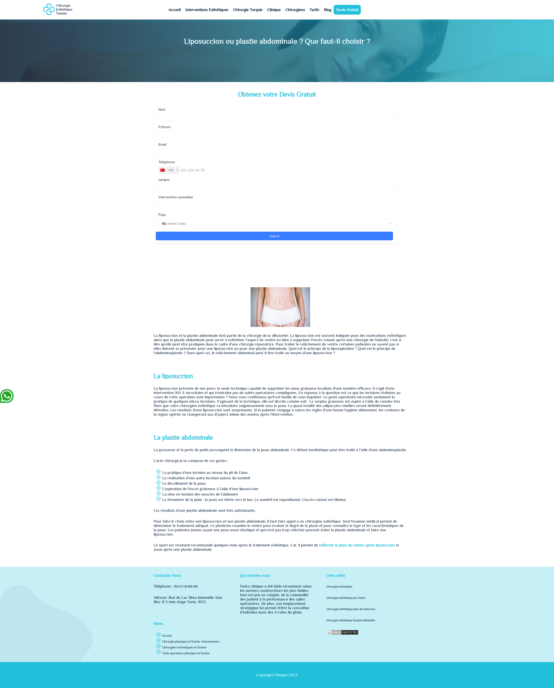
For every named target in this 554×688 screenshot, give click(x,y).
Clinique (274, 10)
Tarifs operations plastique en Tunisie (185, 653)
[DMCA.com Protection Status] (342, 634)
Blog (327, 10)
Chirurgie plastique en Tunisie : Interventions (190, 641)
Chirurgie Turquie (248, 10)
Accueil (175, 10)
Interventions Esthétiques (206, 10)
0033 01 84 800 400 (186, 586)
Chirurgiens (295, 10)
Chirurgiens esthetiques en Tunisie (184, 647)
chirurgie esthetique (339, 586)
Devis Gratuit (347, 10)
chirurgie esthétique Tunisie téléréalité (350, 620)
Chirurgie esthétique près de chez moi (350, 609)
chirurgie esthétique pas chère (345, 598)
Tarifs (314, 10)
